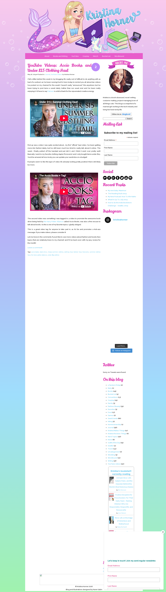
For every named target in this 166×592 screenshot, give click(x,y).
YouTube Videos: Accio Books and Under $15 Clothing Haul (59, 68)
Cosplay (86, 56)
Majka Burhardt (122, 527)
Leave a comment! (35, 248)
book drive (43, 252)
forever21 (86, 252)
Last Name (108, 155)
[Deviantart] (105, 179)
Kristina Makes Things (116, 430)
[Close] (163, 532)
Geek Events (113, 418)
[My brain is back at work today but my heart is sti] (121, 274)
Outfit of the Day (114, 443)
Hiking (110, 421)
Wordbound (119, 56)
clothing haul (68, 252)
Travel (110, 449)
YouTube (75, 56)
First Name (108, 148)
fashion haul (78, 252)
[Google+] (113, 179)
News (110, 440)
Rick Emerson (122, 490)
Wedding (111, 455)
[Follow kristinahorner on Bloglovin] (121, 115)
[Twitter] (122, 179)
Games (111, 415)
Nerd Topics (113, 437)
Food (110, 412)
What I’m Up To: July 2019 (118, 200)
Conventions (113, 397)
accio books (35, 252)
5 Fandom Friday (114, 385)
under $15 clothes (53, 255)
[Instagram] (130, 179)
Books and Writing (60, 56)
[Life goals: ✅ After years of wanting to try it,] (121, 333)
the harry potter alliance (39, 255)
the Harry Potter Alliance (53, 221)
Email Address (110, 140)
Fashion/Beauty (114, 406)
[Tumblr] (118, 179)
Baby (110, 388)
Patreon (51, 91)
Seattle (111, 446)
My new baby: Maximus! (117, 190)
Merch (95, 56)
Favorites (111, 409)
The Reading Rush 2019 (117, 193)
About (46, 56)
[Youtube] (126, 179)
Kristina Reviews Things (117, 434)
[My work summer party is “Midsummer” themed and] (121, 313)
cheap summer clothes (55, 252)
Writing (110, 461)
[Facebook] (109, 179)
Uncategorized (114, 452)
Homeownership (114, 424)
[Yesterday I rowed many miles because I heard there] (121, 235)
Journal (47, 74)
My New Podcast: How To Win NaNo (122, 196)
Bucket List (106, 56)
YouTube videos (56, 74)
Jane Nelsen (122, 513)
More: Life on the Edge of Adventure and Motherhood (124, 521)
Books (110, 391)
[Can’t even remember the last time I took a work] (121, 254)
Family (110, 403)
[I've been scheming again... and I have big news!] (121, 293)
